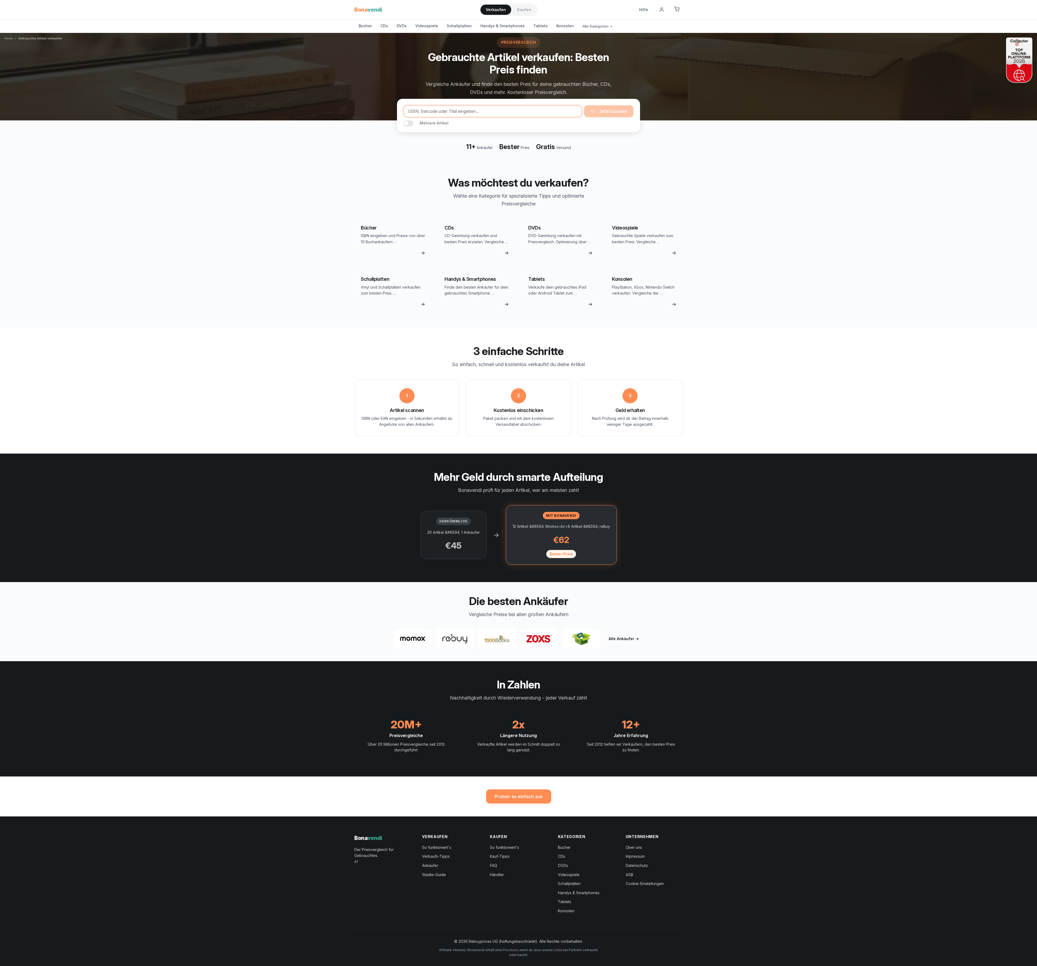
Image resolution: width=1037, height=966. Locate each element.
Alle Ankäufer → (624, 638)
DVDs (402, 25)
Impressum (635, 856)
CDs (384, 25)
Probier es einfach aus (519, 796)
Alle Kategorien (597, 26)
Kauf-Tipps (500, 856)
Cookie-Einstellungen (645, 883)
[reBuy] (455, 638)
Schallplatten (459, 25)
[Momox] (413, 638)
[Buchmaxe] (581, 638)
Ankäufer (430, 865)
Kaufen (524, 9)
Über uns (634, 847)
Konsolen (565, 25)
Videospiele (426, 25)
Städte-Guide (434, 874)
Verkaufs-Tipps (436, 856)
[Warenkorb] (677, 9)
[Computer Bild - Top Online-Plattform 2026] (1019, 60)
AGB (629, 874)
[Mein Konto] (662, 10)
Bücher (365, 25)
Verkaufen (496, 9)
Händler (497, 874)
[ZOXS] (539, 638)
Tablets (540, 25)
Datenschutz (637, 865)
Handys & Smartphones (502, 25)
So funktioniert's (436, 847)
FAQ (493, 865)
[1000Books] (497, 638)
